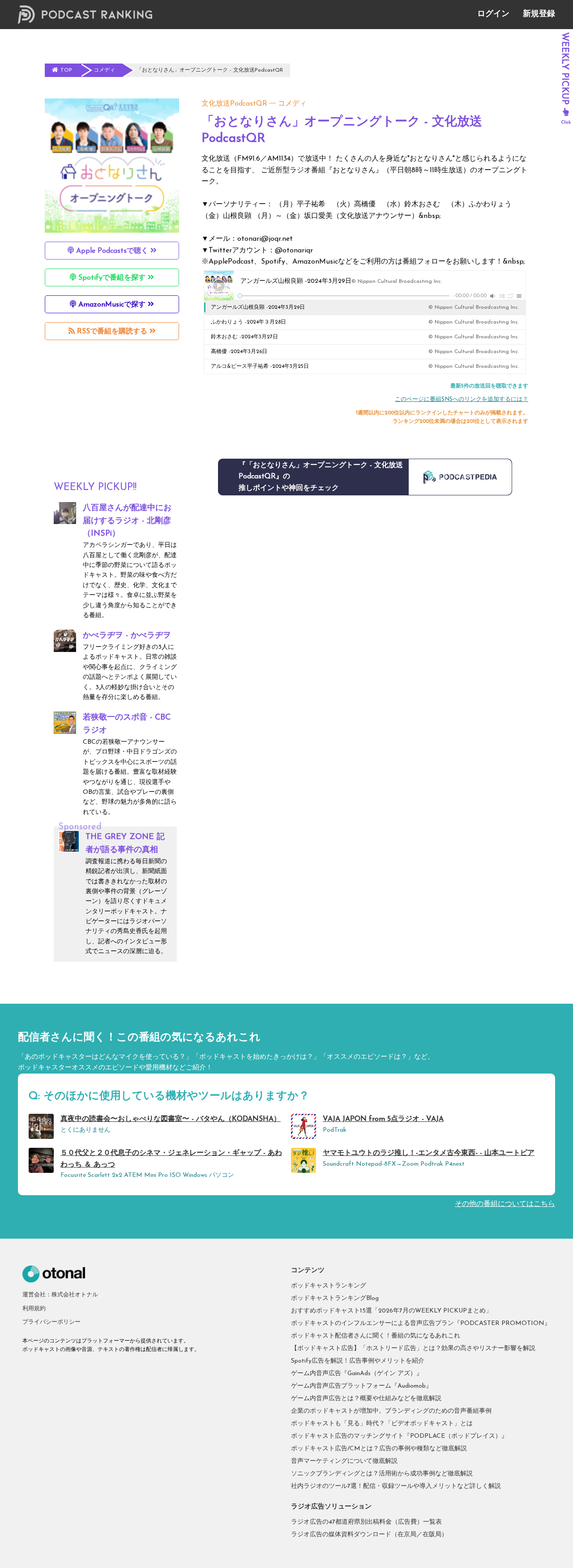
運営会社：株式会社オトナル (60, 1295)
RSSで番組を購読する (112, 331)
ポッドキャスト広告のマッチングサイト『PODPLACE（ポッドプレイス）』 (399, 1436)
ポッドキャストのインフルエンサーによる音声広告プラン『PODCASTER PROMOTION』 (421, 1323)
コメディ (292, 103)
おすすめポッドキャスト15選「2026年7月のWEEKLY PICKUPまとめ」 (391, 1311)
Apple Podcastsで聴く (112, 251)
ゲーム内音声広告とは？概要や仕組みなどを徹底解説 (366, 1398)
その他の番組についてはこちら (505, 1204)
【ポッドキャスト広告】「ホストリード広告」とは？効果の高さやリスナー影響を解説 (413, 1348)
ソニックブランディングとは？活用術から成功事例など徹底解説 (382, 1473)
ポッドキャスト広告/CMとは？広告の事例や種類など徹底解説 (379, 1448)
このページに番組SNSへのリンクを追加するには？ (461, 399)
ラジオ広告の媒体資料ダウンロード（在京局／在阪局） (369, 1534)
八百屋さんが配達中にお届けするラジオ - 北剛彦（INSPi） (127, 521)
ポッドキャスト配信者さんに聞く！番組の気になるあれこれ (375, 1336)
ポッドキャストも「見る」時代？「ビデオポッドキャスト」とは (382, 1423)
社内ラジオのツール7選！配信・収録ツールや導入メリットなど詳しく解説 (396, 1486)
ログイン (493, 14)
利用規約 (34, 1309)
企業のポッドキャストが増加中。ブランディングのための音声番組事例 (391, 1411)
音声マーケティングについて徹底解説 (344, 1461)
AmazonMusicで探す (112, 304)
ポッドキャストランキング (328, 1286)
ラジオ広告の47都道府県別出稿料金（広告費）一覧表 (366, 1522)
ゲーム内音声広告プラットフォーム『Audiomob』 (361, 1386)
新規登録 (539, 14)
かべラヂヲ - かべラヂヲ (127, 636)
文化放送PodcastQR (234, 103)
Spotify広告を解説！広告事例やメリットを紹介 (357, 1361)
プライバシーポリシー (51, 1322)
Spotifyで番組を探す (112, 277)
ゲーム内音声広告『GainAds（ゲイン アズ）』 (357, 1373)
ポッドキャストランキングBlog (335, 1298)
